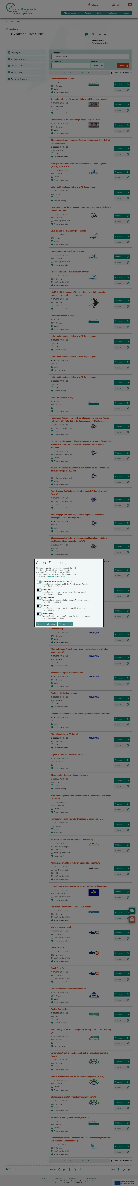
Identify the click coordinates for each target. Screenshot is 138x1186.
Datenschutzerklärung (56, 576)
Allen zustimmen (65, 624)
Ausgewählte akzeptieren (46, 624)
